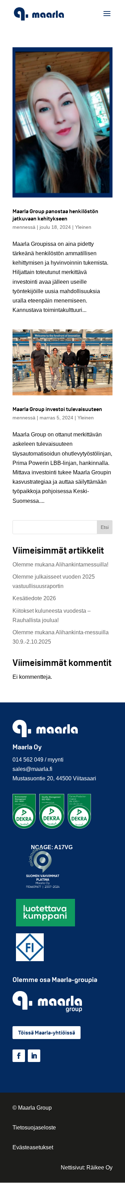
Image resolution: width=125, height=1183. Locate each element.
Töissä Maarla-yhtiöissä (46, 1032)
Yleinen (83, 227)
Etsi (105, 527)
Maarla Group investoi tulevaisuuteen (57, 409)
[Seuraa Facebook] (18, 1055)
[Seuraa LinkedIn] (34, 1055)
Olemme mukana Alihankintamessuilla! (60, 565)
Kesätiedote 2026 (34, 598)
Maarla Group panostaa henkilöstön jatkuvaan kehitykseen (55, 215)
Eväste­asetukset (32, 1147)
